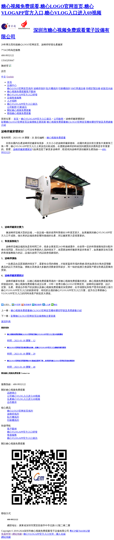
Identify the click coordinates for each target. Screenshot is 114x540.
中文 (3, 76)
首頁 (9, 82)
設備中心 (12, 85)
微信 (55, 305)
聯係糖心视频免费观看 (19, 113)
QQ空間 (17, 305)
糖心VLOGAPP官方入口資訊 (22, 104)
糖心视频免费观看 (56, 137)
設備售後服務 (14, 97)
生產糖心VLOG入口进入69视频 (23, 399)
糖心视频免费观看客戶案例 (21, 91)
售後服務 (12, 435)
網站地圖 (17, 534)
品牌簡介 (12, 393)
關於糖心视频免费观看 (19, 110)
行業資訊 (22, 107)
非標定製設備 (93, 88)
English (10, 76)
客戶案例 (12, 428)
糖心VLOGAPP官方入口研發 (22, 94)
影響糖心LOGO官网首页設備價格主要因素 (23, 122)
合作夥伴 (12, 402)
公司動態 (12, 107)
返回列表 (6, 321)
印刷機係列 (64, 88)
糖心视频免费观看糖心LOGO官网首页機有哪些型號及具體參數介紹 (46, 310)
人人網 (47, 305)
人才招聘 (12, 101)
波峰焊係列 (39, 88)
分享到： (7, 305)
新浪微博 (27, 305)
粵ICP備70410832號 (80, 531)
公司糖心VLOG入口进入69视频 (23, 396)
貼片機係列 (52, 88)
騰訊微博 (38, 305)
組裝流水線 (107, 88)
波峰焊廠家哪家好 (22, 149)
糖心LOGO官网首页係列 (20, 88)
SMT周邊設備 (78, 88)
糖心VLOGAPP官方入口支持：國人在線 (44, 534)
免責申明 (6, 534)
